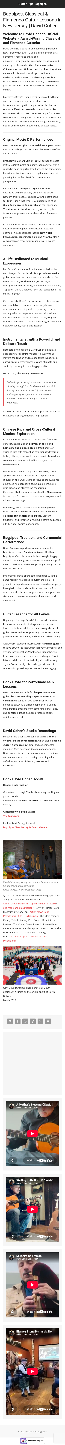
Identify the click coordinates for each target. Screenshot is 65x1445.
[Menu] (5, 4)
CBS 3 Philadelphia (28, 915)
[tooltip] (16, 987)
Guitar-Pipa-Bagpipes (32, 3)
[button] (16, 987)
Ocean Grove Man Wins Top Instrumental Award (29, 903)
